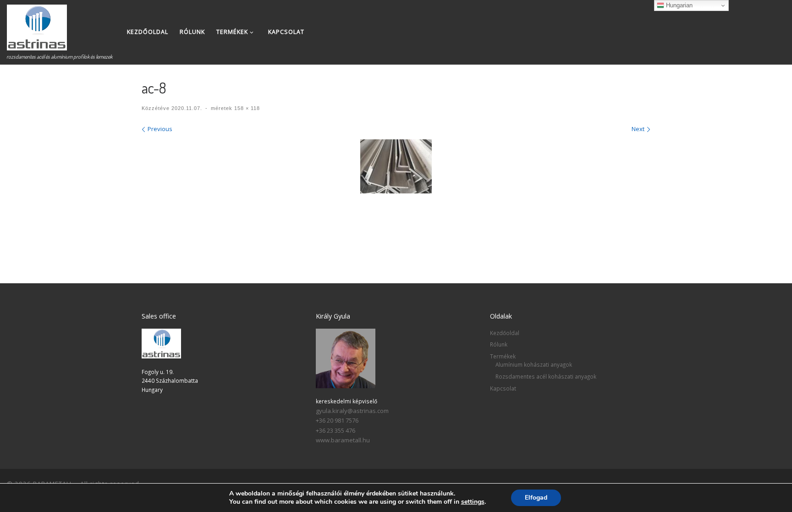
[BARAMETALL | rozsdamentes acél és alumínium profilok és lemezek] (37, 25)
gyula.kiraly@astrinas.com (352, 411)
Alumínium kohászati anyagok (533, 364)
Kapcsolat (503, 388)
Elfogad (536, 497)
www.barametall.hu (343, 440)
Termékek (503, 356)
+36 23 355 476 (335, 430)
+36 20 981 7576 (337, 420)
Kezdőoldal (504, 332)
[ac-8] (396, 166)
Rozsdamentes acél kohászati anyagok (545, 376)
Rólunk (498, 344)
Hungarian (678, 5)
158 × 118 (246, 108)
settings (472, 502)
